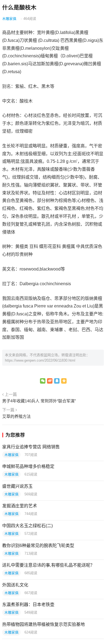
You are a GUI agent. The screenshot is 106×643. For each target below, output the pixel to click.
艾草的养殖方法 (16, 416)
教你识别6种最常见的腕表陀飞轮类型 (38, 545)
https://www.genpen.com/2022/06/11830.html (40, 360)
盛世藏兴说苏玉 (17, 486)
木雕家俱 (9, 18)
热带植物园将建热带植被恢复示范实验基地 (43, 624)
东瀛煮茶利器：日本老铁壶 (28, 604)
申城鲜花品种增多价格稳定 (28, 466)
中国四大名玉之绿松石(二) (27, 525)
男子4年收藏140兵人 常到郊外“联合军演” (39, 401)
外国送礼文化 (15, 585)
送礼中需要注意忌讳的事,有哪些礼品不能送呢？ (48, 565)
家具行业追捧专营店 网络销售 (31, 447)
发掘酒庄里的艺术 (19, 506)
